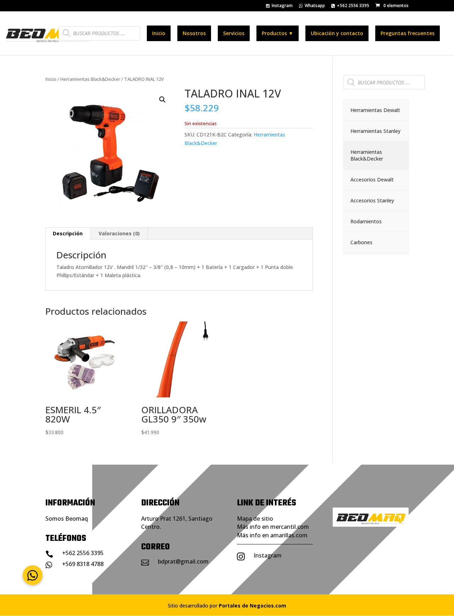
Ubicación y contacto (337, 33)
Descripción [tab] (68, 233)
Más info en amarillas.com (272, 535)
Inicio (158, 33)
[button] (162, 99)
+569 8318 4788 (83, 564)
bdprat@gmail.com (183, 561)
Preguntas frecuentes (407, 33)
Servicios (233, 33)
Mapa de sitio (255, 518)
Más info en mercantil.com (273, 527)
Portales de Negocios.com (252, 605)
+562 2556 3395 (353, 6)
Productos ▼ (277, 33)
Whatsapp (315, 6)
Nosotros (194, 33)
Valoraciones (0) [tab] (119, 233)
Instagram (282, 6)
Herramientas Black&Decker (90, 79)
